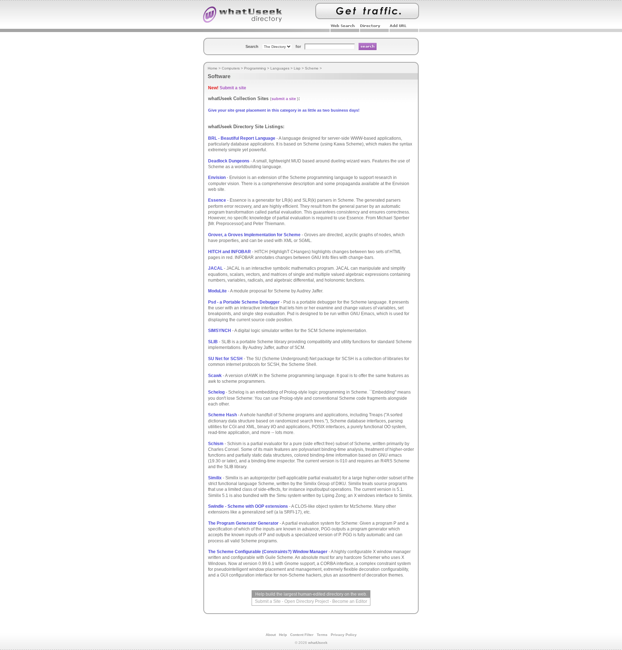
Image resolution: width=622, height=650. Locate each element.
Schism (216, 443)
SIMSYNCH (219, 330)
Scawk (215, 375)
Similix (215, 477)
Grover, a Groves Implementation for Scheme (254, 234)
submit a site (283, 99)
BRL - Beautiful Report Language (241, 138)
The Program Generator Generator (243, 523)
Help (283, 635)
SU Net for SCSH (225, 358)
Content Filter (302, 635)
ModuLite (217, 290)
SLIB (213, 341)
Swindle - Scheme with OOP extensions (248, 506)
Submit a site (233, 87)
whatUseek (318, 643)
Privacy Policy (344, 635)
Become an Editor (349, 601)
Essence (217, 200)
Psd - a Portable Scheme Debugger (244, 302)
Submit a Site (268, 601)
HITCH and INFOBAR (229, 251)
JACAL (215, 268)
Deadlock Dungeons (228, 160)
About (271, 635)
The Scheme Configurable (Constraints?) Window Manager (268, 551)
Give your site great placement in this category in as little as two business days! (284, 110)
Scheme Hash (222, 414)
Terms (322, 635)
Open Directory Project (306, 601)
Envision (217, 177)
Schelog (216, 392)
